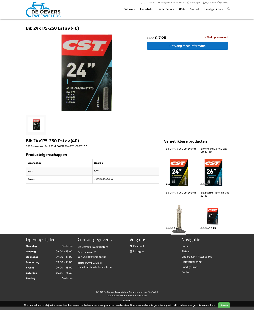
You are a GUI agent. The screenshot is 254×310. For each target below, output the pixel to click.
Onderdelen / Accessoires (197, 256)
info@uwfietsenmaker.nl (99, 267)
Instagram (139, 251)
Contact (194, 9)
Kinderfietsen (166, 9)
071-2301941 (95, 262)
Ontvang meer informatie (188, 46)
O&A (182, 9)
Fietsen (186, 251)
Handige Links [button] (213, 9)
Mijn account (211, 2)
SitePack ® (153, 292)
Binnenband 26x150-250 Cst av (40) (214, 150)
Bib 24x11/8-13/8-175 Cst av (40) (214, 194)
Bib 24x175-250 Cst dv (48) (181, 148)
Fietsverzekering (191, 261)
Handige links (189, 266)
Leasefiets (146, 9)
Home (185, 246)
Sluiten (224, 305)
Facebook (139, 246)
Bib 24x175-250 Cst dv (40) (181, 192)
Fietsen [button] (128, 9)
